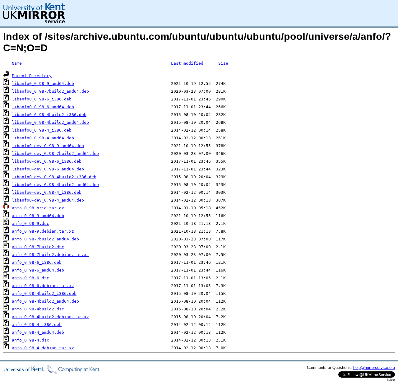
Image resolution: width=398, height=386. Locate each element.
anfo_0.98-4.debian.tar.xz (43, 348)
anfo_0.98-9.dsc (30, 223)
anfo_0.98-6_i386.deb (37, 262)
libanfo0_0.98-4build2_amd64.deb (50, 122)
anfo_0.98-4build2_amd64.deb (45, 301)
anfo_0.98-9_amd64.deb (38, 215)
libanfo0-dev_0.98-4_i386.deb (46, 192)
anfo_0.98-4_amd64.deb (38, 332)
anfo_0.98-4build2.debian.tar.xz (50, 316)
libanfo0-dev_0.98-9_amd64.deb (48, 145)
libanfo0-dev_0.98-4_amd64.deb (48, 200)
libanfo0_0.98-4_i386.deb (42, 130)
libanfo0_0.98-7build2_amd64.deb (50, 91)
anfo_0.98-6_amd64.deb (38, 270)
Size (223, 63)
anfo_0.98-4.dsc (30, 340)
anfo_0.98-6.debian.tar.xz (43, 285)
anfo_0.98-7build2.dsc (38, 246)
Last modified (187, 63)
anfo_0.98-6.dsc (30, 278)
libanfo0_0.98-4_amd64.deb (43, 138)
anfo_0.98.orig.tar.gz (38, 208)
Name (17, 63)
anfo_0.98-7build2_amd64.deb (45, 239)
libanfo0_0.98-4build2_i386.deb (49, 114)
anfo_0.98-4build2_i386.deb (44, 293)
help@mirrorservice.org (374, 367)
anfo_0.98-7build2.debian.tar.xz (50, 254)
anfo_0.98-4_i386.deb (37, 324)
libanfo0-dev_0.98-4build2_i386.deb (54, 176)
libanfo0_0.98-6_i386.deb (42, 99)
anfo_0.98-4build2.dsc (38, 309)
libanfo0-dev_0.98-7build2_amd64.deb (55, 153)
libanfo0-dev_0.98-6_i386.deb (46, 161)
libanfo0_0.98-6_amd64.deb (43, 107)
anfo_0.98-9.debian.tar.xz (43, 231)
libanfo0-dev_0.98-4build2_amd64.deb (55, 184)
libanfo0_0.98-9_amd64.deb (43, 83)
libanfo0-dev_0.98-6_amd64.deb (48, 169)
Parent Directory (32, 75)
